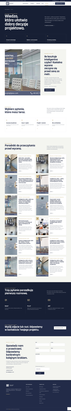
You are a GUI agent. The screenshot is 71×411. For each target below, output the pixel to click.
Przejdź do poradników (49, 25)
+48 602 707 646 (62, 0)
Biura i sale (27, 386)
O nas (43, 3)
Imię (36, 342)
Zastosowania (25, 3)
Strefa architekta (42, 394)
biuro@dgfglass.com (55, 0)
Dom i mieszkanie (28, 393)
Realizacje (38, 3)
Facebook (8, 394)
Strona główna (7, 9)
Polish (53, 4)
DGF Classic (41, 386)
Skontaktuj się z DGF (59, 327)
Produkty (32, 3)
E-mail (52, 342)
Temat (52, 348)
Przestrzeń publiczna (29, 395)
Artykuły (46, 3)
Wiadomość (37, 354)
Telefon (37, 348)
